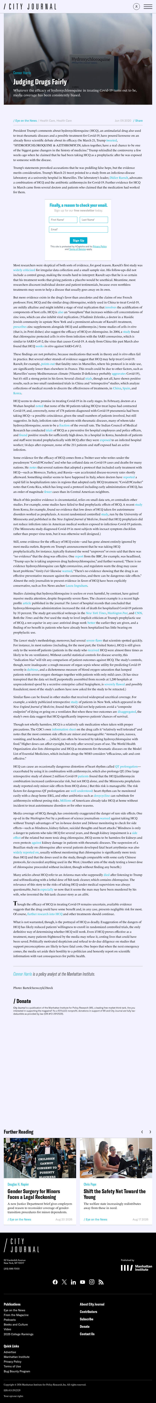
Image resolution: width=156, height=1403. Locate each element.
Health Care (47, 120)
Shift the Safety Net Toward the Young (115, 1194)
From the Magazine (16, 1315)
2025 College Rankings (18, 1334)
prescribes (20, 326)
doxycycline (102, 795)
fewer (48, 491)
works (40, 346)
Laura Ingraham (76, 585)
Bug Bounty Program (17, 1371)
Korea (17, 393)
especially (46, 889)
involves (110, 307)
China (117, 388)
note (32, 467)
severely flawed (114, 684)
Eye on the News (20, 1219)
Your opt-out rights (13, 1395)
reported (129, 477)
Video (7, 1329)
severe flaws (94, 640)
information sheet (64, 729)
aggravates (119, 373)
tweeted (111, 140)
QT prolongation (126, 766)
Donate (24, 1001)
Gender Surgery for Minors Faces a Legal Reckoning (34, 1194)
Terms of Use (12, 1366)
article (27, 603)
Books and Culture (16, 1324)
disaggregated (127, 711)
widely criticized (24, 270)
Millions (66, 800)
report (79, 556)
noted (39, 406)
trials (88, 378)
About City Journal (92, 1304)
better (91, 622)
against (36, 842)
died (107, 874)
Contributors (88, 1311)
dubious (32, 669)
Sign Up (78, 240)
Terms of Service (77, 249)
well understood (81, 790)
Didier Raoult (119, 177)
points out (48, 364)
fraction (64, 425)
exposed (105, 440)
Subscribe (86, 1319)
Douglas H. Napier (18, 1184)
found (23, 435)
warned (67, 571)
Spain (126, 388)
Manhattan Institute (16, 1357)
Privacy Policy (100, 246)
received (93, 650)
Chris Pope (90, 1184)
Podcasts (10, 1320)
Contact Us (87, 1333)
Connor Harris (22, 72)
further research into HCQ (44, 914)
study (126, 331)
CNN (138, 613)
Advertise (10, 1352)
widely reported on (26, 852)
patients (83, 776)
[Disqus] (78, 1070)
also (60, 312)
